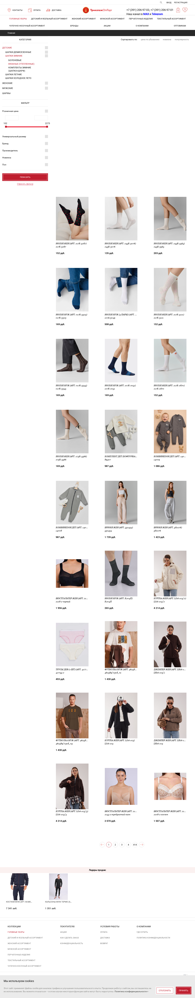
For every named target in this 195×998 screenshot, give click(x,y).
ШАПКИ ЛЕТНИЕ (13, 74)
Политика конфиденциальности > (131, 991)
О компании (142, 26)
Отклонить (165, 990)
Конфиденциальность (71, 943)
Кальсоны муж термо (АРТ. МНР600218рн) (66, 902)
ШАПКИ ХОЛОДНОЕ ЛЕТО (18, 78)
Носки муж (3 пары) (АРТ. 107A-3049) (125, 314)
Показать (25, 177)
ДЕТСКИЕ (7, 47)
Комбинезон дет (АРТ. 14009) (170, 456)
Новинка (6, 157)
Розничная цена (10, 111)
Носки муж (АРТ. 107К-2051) (120, 385)
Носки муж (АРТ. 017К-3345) (71, 385)
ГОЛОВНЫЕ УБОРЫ (18, 19)
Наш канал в (137, 14)
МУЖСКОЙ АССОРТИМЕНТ (112, 19)
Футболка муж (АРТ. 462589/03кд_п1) (126, 669)
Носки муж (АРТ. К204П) (119, 598)
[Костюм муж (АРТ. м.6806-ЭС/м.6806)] (19, 882)
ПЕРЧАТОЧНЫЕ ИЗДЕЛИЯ (141, 19)
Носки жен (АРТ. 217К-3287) (71, 243)
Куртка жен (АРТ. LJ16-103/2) (170, 598)
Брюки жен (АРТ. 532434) (119, 527)
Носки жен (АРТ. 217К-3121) (169, 314)
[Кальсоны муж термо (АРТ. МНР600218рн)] (58, 882)
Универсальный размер (14, 136)
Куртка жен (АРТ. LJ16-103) (120, 740)
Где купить (142, 932)
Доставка (105, 938)
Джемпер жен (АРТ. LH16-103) (170, 740)
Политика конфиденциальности (153, 938)
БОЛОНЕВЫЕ (14, 60)
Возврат (104, 943)
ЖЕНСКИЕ (7, 83)
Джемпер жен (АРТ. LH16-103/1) (171, 669)
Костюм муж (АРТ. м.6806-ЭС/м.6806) (24, 902)
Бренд (5, 143)
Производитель (10, 150)
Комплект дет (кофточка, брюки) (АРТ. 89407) (132, 456)
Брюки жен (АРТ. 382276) (168, 527)
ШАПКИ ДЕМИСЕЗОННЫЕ (18, 52)
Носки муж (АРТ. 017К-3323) (71, 314)
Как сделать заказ (69, 938)
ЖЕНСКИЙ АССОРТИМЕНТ (84, 19)
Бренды (74, 26)
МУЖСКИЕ (7, 88)
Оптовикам (180, 26)
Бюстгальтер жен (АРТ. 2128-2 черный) (78, 598)
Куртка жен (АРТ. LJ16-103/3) (72, 811)
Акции (107, 26)
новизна (167, 39)
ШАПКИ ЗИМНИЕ (13, 56)
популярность (182, 39)
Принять (183, 990)
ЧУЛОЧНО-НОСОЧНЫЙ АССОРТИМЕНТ (27, 26)
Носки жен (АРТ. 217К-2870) (169, 385)
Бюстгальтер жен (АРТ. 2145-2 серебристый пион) (134, 811)
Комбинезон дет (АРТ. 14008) (72, 527)
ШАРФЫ (6, 93)
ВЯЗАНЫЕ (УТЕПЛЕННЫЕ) (21, 64)
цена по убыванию (150, 39)
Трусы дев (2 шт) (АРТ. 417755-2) (73, 669)
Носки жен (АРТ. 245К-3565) (169, 243)
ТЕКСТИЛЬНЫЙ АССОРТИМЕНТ (171, 19)
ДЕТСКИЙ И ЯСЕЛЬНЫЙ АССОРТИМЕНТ (49, 19)
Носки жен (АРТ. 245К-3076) (120, 243)
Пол (4, 164)
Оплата (103, 932)
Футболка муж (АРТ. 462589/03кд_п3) (77, 740)
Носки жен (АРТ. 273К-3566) (71, 456)
